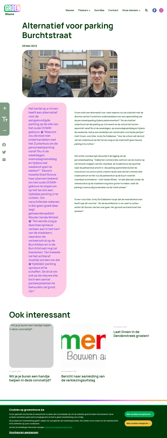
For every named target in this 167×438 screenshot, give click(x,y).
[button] (146, 10)
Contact (113, 10)
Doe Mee (99, 10)
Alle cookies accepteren (139, 414)
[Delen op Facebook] (4, 144)
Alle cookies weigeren (137, 423)
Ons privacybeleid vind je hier (58, 427)
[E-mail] (4, 159)
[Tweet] (4, 152)
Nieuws (70, 10)
